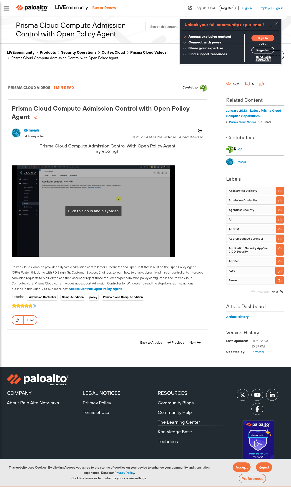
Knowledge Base (175, 431)
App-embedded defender (246, 238)
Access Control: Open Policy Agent (95, 289)
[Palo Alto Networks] (44, 379)
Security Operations (78, 52)
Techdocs (168, 441)
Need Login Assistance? (263, 59)
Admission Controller (42, 297)
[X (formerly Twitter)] (242, 395)
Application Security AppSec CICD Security (248, 249)
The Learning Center (179, 422)
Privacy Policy (124, 472)
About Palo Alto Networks (33, 402)
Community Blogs (176, 402)
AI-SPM (234, 229)
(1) (34, 305)
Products (48, 52)
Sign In (247, 8)
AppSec (234, 261)
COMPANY (19, 393)
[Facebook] (257, 409)
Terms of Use (96, 412)
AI (230, 219)
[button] (242, 467)
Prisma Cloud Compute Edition (123, 297)
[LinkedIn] (272, 395)
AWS (232, 270)
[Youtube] (257, 395)
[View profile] (203, 88)
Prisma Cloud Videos (148, 52)
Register (227, 8)
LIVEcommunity (21, 52)
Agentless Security (241, 210)
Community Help (175, 412)
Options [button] (199, 130)
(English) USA (204, 8)
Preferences (252, 479)
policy (93, 297)
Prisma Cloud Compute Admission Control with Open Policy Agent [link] (64, 58)
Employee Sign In (271, 8)
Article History (237, 317)
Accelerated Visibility (243, 191)
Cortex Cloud (113, 52)
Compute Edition (73, 297)
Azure (233, 280)
